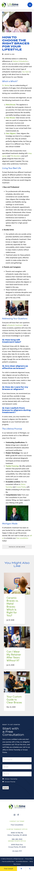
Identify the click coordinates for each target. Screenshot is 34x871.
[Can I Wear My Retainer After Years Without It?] (17, 639)
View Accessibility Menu (8, 861)
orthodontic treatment (14, 325)
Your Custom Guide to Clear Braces (14, 699)
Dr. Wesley (6, 85)
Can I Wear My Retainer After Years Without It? (14, 656)
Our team (25, 72)
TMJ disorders (15, 156)
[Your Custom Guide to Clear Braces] (17, 684)
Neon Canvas (17, 864)
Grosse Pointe (21, 487)
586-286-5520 (17, 839)
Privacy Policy (29, 859)
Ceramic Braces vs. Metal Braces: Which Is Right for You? (12, 606)
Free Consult (8, 869)
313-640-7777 (17, 851)
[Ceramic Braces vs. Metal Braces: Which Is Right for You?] (17, 585)
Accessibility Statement (22, 861)
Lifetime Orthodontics (20, 61)
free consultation (22, 538)
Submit (5, 788)
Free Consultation (17, 825)
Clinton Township (10, 779)
